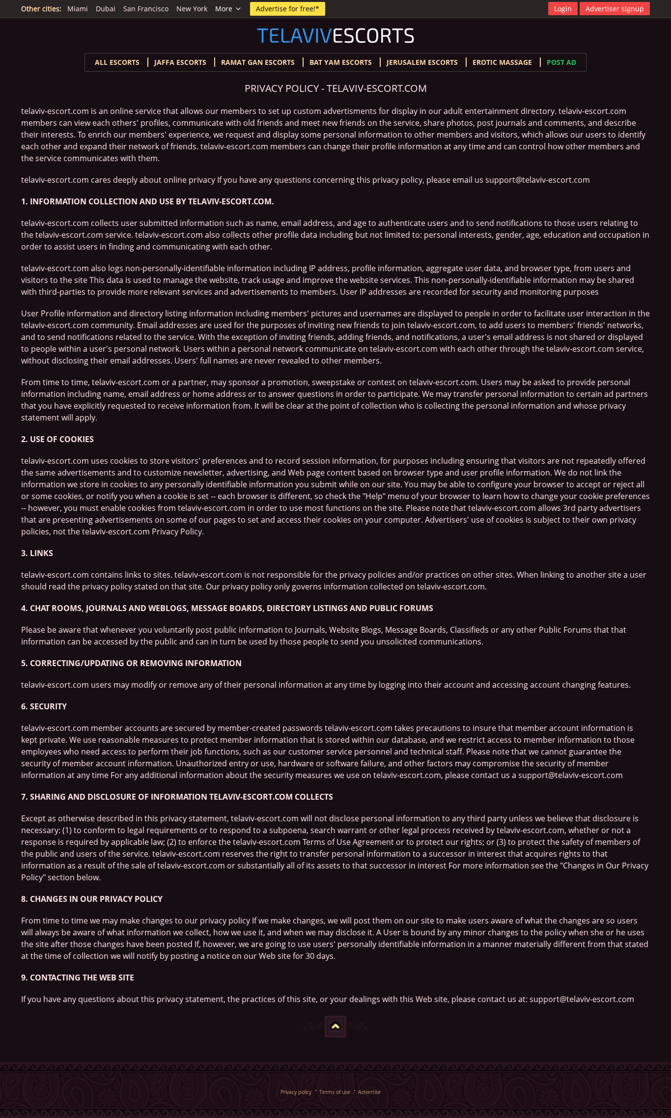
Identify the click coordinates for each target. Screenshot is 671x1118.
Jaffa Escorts (180, 62)
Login (563, 8)
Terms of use (334, 1091)
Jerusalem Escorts (422, 62)
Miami (77, 8)
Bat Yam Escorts (340, 62)
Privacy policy (295, 1091)
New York (191, 8)
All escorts (117, 62)
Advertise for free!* (287, 8)
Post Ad (561, 62)
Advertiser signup (615, 8)
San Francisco (145, 8)
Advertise (369, 1091)
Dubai (105, 8)
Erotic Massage (502, 62)
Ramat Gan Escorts (258, 62)
